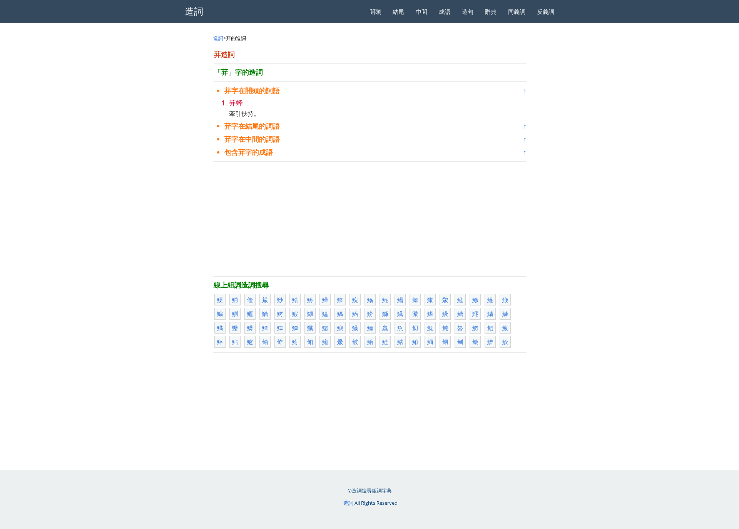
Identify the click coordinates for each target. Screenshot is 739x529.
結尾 (398, 11)
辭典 (491, 11)
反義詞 (545, 11)
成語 (444, 11)
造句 (467, 11)
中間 (421, 11)
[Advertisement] (369, 219)
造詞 (218, 38)
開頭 (375, 11)
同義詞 (516, 11)
